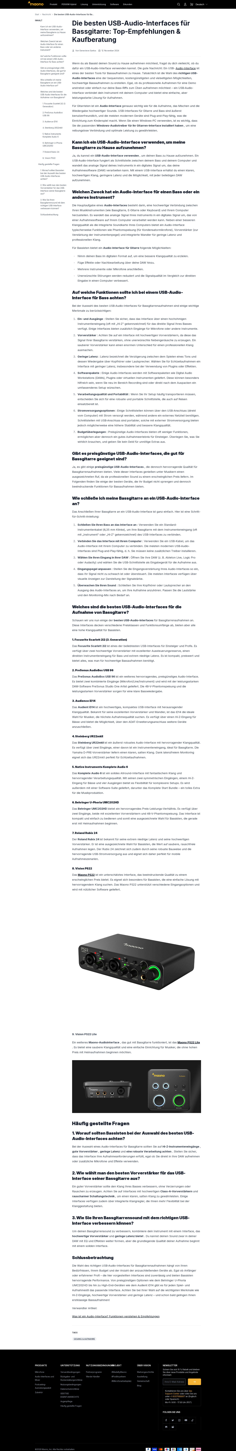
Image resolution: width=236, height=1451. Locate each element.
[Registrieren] (194, 1382)
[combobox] (202, 4)
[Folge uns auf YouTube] (186, 1420)
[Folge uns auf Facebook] (166, 1420)
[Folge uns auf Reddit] (172, 1427)
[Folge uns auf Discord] (166, 1427)
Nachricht (46, 14)
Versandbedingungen (70, 1372)
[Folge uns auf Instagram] (179, 1420)
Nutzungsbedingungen (71, 1384)
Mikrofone (39, 1372)
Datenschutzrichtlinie (70, 1389)
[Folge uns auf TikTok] (192, 1420)
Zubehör (39, 1392)
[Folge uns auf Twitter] (172, 1420)
